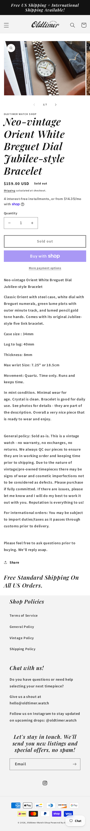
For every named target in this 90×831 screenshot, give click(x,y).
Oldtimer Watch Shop (38, 822)
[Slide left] (34, 104)
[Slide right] (56, 104)
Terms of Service (24, 615)
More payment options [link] (45, 268)
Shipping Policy (23, 649)
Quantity (10, 213)
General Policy (22, 626)
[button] (6, 25)
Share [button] (14, 562)
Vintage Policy (22, 638)
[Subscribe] (74, 764)
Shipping (9, 190)
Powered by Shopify (61, 822)
